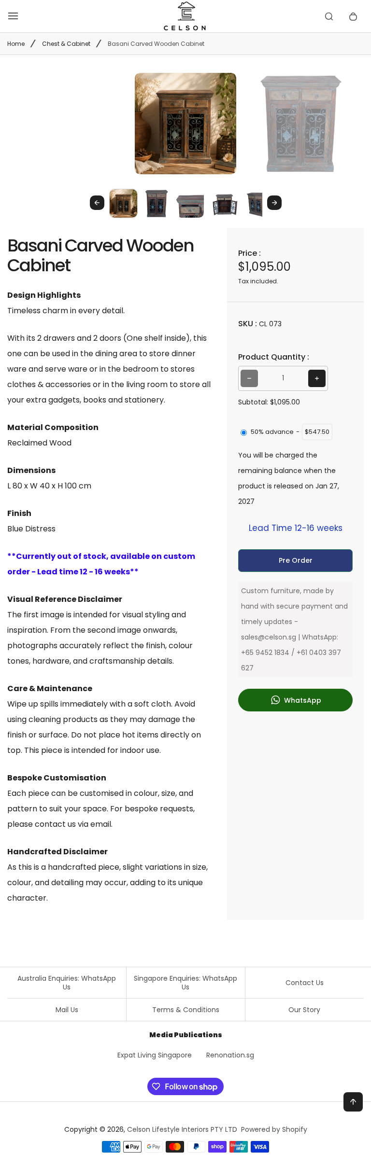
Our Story (304, 1010)
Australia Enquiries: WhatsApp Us (66, 982)
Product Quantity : (273, 356)
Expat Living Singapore (154, 1055)
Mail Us (67, 1010)
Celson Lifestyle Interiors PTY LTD (182, 1129)
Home (16, 44)
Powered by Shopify (274, 1129)
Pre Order (296, 560)
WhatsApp (301, 700)
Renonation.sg (230, 1055)
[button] (123, 203)
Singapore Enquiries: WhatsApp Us (185, 982)
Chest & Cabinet (66, 44)
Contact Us (304, 982)
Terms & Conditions (185, 1010)
